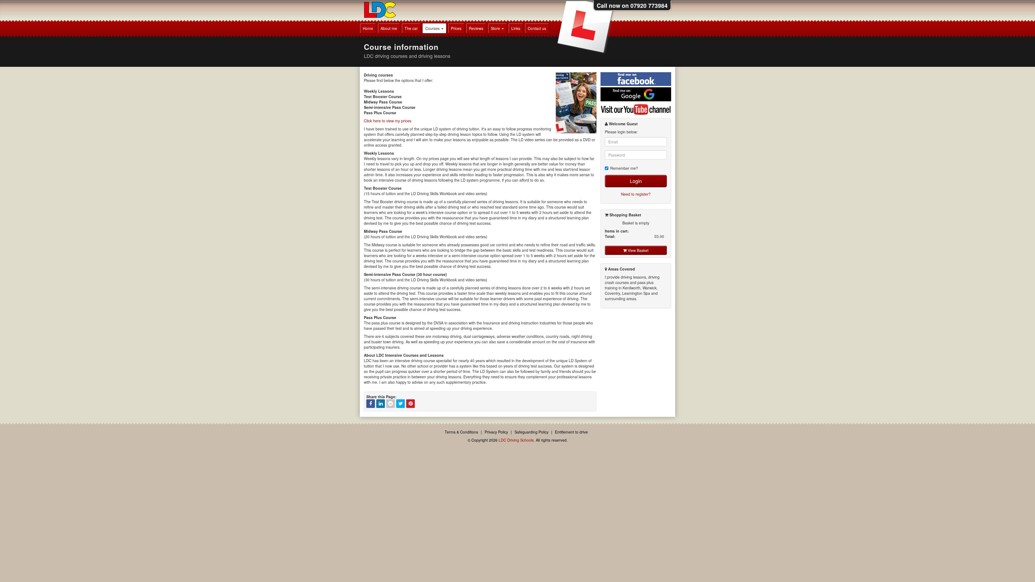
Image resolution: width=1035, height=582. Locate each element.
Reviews (476, 28)
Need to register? (636, 194)
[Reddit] (390, 403)
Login (636, 180)
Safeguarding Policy (531, 432)
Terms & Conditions (461, 432)
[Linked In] (380, 403)
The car (411, 28)
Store (496, 28)
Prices (456, 28)
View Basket (637, 250)
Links (515, 28)
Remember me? (624, 168)
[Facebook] (370, 403)
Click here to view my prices (387, 120)
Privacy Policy (496, 432)
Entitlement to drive (571, 432)
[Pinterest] (410, 403)
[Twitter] (400, 403)
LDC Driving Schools (516, 440)
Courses (433, 28)
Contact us (537, 28)
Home (368, 28)
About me (389, 28)
